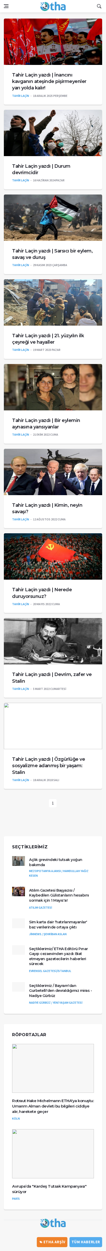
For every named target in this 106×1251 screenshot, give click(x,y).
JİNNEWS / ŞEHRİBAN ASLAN (48, 934)
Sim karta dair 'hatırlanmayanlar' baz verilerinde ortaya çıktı (58, 924)
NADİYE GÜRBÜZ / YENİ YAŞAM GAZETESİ (55, 1002)
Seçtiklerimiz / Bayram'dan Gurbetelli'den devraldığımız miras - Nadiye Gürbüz (60, 990)
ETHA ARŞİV (53, 1241)
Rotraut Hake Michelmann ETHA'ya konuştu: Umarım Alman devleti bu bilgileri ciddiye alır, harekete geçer (53, 1106)
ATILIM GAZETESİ (40, 907)
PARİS (16, 1199)
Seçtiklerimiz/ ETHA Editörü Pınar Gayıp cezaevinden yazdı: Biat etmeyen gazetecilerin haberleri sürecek (58, 956)
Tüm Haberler (86, 1241)
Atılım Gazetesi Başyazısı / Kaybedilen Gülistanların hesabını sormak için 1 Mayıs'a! (59, 895)
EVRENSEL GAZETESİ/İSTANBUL (50, 971)
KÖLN (16, 1118)
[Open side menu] (6, 6)
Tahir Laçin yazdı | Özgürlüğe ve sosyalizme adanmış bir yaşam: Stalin (48, 765)
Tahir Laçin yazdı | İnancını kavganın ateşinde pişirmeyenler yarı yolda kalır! (49, 81)
